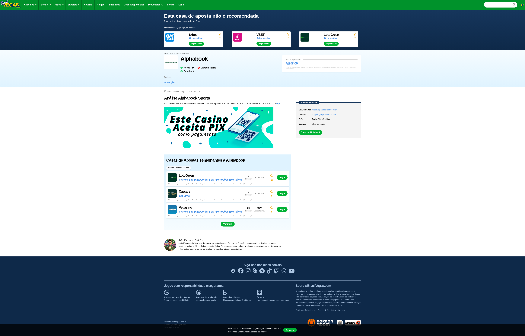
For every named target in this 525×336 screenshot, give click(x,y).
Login (181, 5)
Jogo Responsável (134, 5)
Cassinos (29, 5)
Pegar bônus (196, 44)
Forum (170, 5)
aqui (278, 103)
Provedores (154, 5)
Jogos (57, 5)
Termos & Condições (327, 310)
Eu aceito (289, 330)
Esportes (72, 5)
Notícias (88, 5)
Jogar (282, 177)
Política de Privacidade (305, 310)
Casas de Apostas (175, 53)
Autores (341, 310)
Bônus (44, 5)
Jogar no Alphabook (310, 132)
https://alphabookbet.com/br (324, 110)
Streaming (114, 5)
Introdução (169, 82)
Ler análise (197, 38)
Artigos (100, 5)
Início (166, 53)
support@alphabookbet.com (324, 114)
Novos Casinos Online (178, 168)
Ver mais (227, 224)
